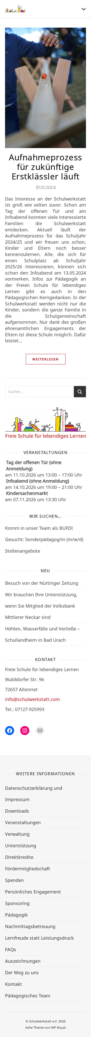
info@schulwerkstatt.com (32, 699)
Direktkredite (19, 857)
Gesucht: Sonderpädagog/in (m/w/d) (44, 539)
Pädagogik (16, 915)
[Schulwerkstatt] (15, 8)
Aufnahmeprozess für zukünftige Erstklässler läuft (45, 167)
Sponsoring (17, 903)
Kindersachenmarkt (27, 493)
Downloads (17, 811)
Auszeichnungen (22, 961)
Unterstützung (20, 845)
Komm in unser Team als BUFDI (39, 528)
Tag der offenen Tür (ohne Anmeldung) (33, 465)
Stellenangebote (22, 551)
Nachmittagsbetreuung (30, 926)
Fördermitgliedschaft (27, 869)
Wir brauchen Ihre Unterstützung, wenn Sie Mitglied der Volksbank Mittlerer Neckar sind (41, 606)
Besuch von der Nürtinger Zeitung (41, 583)
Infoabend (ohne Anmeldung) (37, 481)
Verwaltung (17, 834)
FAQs (10, 949)
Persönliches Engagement (33, 892)
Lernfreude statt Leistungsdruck (39, 938)
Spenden (14, 880)
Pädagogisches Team (27, 996)
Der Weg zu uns (22, 972)
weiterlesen (45, 359)
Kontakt (13, 984)
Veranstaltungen (23, 822)
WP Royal (58, 1027)
